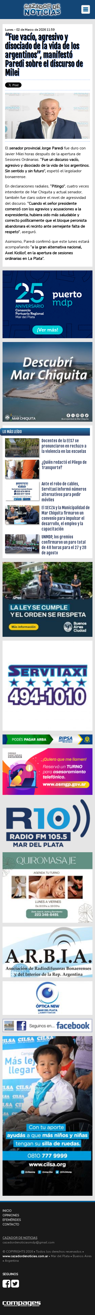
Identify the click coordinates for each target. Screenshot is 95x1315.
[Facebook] (7, 1286)
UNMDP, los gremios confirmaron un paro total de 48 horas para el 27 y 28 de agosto (64, 544)
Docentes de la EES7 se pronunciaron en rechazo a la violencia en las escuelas (64, 446)
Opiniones (11, 1215)
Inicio (7, 1211)
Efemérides (12, 1220)
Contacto (11, 1224)
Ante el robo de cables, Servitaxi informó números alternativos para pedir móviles (64, 491)
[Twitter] (15, 1286)
